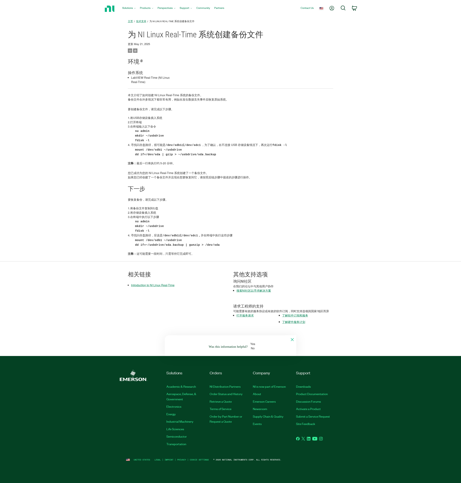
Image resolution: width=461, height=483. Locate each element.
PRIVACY (181, 459)
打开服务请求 (245, 315)
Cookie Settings (199, 459)
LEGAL (158, 459)
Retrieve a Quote (221, 401)
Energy (171, 414)
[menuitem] (129, 9)
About (257, 394)
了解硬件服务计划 (293, 322)
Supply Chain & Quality (268, 416)
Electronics (173, 406)
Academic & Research (181, 386)
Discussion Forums (308, 401)
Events (257, 424)
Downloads (303, 386)
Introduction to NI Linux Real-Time (152, 285)
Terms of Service (220, 409)
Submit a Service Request (313, 416)
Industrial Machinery (179, 421)
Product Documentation (312, 394)
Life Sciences (175, 429)
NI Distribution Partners (225, 386)
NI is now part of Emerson (269, 386)
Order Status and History (226, 394)
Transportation (176, 444)
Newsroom (260, 409)
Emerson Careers (264, 401)
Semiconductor (176, 436)
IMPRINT (169, 459)
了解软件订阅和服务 (295, 315)
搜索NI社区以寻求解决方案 (253, 290)
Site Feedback (305, 424)
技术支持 (141, 21)
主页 (130, 21)
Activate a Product (308, 409)
